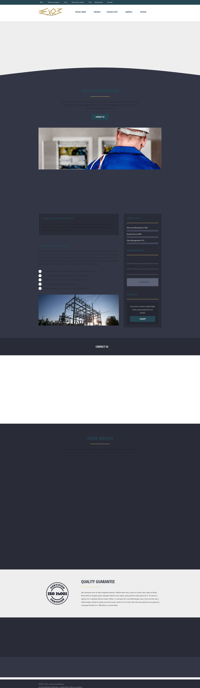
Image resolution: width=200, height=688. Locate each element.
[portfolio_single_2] (100, 129)
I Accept (142, 319)
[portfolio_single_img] (79, 295)
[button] (155, 12)
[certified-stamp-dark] (57, 583)
